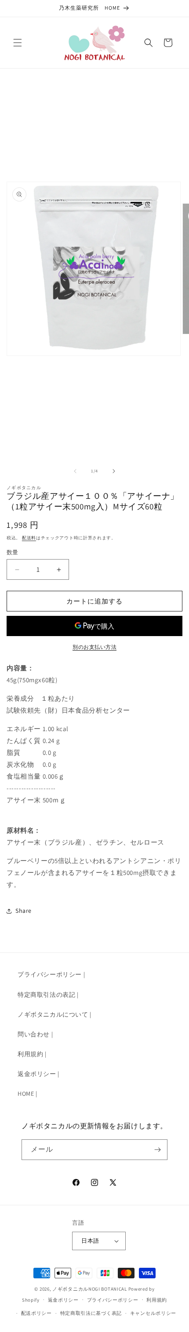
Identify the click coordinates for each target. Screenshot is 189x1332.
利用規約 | (32, 1054)
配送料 (29, 538)
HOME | (27, 1094)
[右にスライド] (114, 471)
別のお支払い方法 (94, 647)
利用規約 (156, 1300)
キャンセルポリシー (153, 1313)
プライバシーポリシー (112, 1300)
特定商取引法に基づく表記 (91, 1313)
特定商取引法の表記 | (48, 995)
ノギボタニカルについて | (54, 1014)
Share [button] (23, 911)
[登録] (157, 1149)
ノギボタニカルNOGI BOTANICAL (89, 1289)
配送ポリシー (36, 1313)
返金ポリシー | (38, 1074)
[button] (17, 42)
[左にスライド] (75, 471)
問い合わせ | (35, 1034)
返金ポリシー (63, 1300)
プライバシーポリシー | (51, 974)
